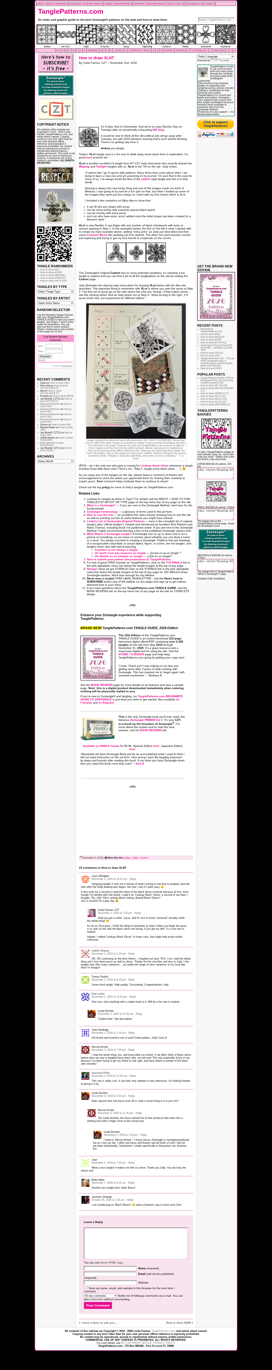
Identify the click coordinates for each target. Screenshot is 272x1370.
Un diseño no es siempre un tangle (118, 556)
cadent (145, 179)
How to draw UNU (59, 383)
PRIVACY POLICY (164, 1342)
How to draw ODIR (178, 1322)
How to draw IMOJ (210, 334)
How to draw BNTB (63, 396)
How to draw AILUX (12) (213, 402)
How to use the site (100, 514)
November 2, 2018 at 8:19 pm (109, 979)
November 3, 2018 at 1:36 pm (109, 1032)
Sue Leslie (98, 993)
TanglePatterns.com (70, 11)
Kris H (140, 763)
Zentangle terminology (102, 511)
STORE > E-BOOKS (131, 654)
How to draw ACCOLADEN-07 (54, 386)
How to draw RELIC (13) (214, 399)
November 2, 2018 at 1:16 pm (109, 953)
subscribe (96, 1299)
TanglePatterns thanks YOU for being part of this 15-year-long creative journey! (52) (217, 380)
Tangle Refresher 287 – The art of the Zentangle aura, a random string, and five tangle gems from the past (217, 362)
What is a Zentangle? (101, 505)
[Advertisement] (56, 525)
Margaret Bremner (50, 404)
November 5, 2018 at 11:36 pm (115, 1112)
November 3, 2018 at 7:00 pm (109, 1049)
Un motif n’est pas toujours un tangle (120, 553)
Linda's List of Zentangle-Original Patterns (116, 521)
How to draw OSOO (211, 368)
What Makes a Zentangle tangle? (109, 533)
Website (143, 1282)
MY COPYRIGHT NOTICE (136, 1342)
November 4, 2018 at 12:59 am (109, 1075)
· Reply (132, 878)
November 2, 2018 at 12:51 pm (109, 878)
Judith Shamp (100, 950)
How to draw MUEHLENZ (52, 444)
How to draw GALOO (212, 353)
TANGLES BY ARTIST (53, 298)
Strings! (92, 568)
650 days (159, 129)
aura (89, 157)
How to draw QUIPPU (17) (215, 393)
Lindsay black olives (155, 465)
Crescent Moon (97, 234)
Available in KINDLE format (101, 745)
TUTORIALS (174, 562)
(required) (148, 1268)
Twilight (101, 166)
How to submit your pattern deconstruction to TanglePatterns (129, 559)
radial (135, 858)
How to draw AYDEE (51, 272)
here (156, 745)
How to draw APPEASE (52, 278)
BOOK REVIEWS (102, 684)
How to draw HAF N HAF (53, 281)
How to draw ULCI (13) (213, 396)
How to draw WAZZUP (213, 337)
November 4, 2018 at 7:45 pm (109, 1162)
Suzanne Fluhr (101, 1072)
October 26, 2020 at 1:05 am (108, 1199)
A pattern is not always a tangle (116, 549)
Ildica (43, 443)
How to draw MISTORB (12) (215, 404)
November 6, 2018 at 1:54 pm (121, 1134)
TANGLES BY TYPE (52, 287)
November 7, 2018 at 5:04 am (109, 1182)
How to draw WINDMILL (53, 275)
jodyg (127, 858)
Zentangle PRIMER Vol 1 (146, 719)
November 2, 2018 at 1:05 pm (115, 912)
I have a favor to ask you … (99, 1322)
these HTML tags (111, 1262)
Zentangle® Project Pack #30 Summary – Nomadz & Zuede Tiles (216, 347)
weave (144, 858)
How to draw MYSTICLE (56, 400)
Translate (224, 60)
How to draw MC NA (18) (214, 385)
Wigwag (84, 166)
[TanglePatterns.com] (136, 36)
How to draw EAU (49, 269)
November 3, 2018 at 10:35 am (115, 1013)
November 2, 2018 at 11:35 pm (109, 996)
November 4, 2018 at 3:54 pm (109, 1095)
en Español (106, 702)
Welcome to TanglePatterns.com (211, 330)
